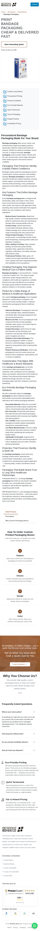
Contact (30, 927)
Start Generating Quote (14, 44)
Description (10, 516)
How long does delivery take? (13, 734)
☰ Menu (34, 4)
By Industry (11, 12)
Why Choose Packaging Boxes (17, 520)
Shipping (23, 927)
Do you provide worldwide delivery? (15, 742)
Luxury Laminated (10, 868)
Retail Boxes (22, 12)
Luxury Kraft (8, 875)
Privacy (15, 927)
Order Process (11, 512)
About (9, 927)
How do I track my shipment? (12, 750)
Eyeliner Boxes (9, 864)
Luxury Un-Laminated (11, 872)
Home (3, 12)
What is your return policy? (12, 712)
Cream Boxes (8, 860)
